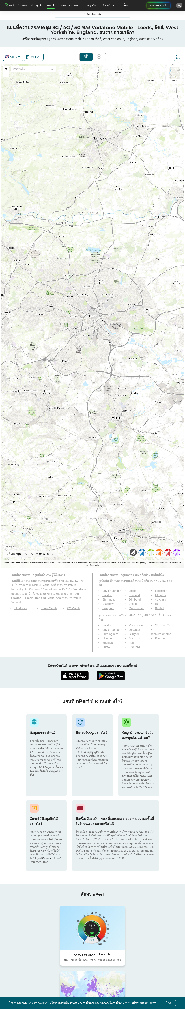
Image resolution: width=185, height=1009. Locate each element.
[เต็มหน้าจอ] (178, 57)
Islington (160, 595)
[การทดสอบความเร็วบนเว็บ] (92, 928)
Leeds (132, 591)
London (107, 595)
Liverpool (108, 608)
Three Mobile (49, 608)
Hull (157, 604)
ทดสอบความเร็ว (159, 5)
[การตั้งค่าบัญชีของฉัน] (179, 5)
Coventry (160, 599)
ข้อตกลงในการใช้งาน (112, 1002)
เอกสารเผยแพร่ (69, 5)
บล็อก (125, 5)
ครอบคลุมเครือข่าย (86, 57)
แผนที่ (51, 5)
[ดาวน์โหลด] (74, 676)
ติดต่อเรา (47, 858)
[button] (6, 68)
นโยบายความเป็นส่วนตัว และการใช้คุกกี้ (72, 1002)
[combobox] (13, 57)
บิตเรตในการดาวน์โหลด (98, 57)
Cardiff (159, 608)
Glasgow (108, 604)
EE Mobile (20, 608)
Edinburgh (135, 599)
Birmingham (110, 599)
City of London (111, 591)
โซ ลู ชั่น (90, 5)
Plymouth (161, 638)
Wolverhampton (161, 634)
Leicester (160, 591)
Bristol (133, 604)
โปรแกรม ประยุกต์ (29, 5)
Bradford (134, 647)
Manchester (136, 608)
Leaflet (6, 563)
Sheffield (134, 595)
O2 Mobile (73, 608)
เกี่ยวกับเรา (109, 5)
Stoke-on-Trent (164, 625)
